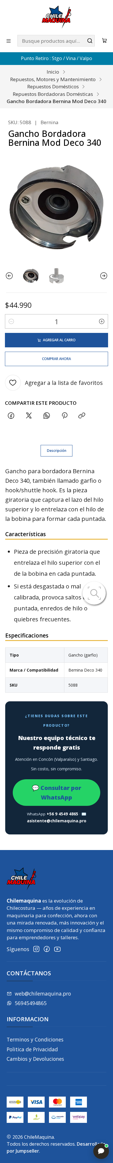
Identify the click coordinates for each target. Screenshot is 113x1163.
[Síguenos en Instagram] (36, 949)
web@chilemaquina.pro (43, 993)
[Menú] (8, 41)
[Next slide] (103, 275)
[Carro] (104, 41)
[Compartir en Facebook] (11, 416)
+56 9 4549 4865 (62, 814)
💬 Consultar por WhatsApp (56, 792)
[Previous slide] (9, 275)
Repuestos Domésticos (53, 86)
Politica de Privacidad (32, 1049)
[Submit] (90, 40)
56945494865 (31, 1003)
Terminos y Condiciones (35, 1039)
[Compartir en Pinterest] (64, 416)
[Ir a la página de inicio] (56, 17)
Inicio (53, 71)
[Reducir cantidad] (11, 321)
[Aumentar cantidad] (102, 321)
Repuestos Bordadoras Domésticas (53, 94)
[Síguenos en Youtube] (57, 949)
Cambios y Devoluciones (35, 1058)
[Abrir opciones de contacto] (101, 1151)
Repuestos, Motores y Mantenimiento (53, 79)
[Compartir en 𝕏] (29, 416)
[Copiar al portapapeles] (82, 416)
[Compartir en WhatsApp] (46, 416)
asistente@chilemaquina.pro (56, 820)
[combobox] (56, 40)
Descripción (56, 450)
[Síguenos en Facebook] (46, 949)
